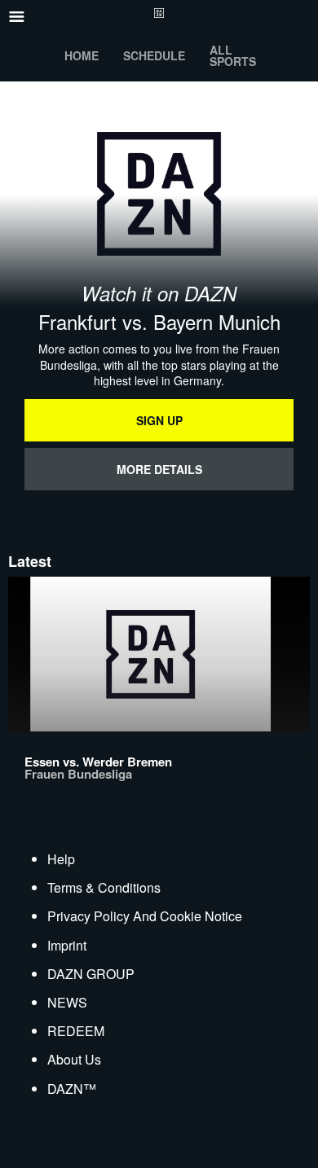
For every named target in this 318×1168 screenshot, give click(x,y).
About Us (74, 1059)
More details (159, 469)
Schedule (154, 55)
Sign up (159, 420)
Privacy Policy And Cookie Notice (144, 916)
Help (61, 859)
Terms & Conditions (104, 887)
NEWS (67, 1002)
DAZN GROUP (91, 973)
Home (81, 55)
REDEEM (75, 1030)
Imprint (66, 945)
